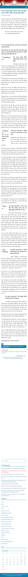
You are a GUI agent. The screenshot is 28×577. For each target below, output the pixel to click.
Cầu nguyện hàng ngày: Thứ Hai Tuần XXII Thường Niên (13, 468)
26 (10, 564)
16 (24, 559)
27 (14, 564)
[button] (26, 7)
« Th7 (2, 569)
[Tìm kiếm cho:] (14, 461)
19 (10, 562)
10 (3, 559)
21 (17, 562)
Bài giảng (3, 534)
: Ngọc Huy (15, 574)
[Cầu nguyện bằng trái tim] (14, 4)
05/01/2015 (4, 15)
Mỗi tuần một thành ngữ (6, 521)
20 (14, 562)
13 (14, 559)
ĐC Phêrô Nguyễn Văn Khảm (7, 517)
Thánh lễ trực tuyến (5, 532)
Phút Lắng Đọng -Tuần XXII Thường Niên (9, 483)
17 (3, 562)
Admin (10, 15)
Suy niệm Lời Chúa (5, 510)
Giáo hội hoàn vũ (4, 515)
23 (24, 562)
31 (3, 566)
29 (21, 564)
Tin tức (2, 502)
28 (17, 564)
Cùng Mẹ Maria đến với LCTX (7, 519)
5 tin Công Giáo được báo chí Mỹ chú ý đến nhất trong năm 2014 (12, 346)
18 (6, 562)
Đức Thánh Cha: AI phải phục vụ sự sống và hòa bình (12, 474)
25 (6, 564)
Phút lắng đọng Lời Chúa (6, 513)
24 (3, 564)
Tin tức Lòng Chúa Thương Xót (7, 528)
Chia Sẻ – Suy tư (4, 506)
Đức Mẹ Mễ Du (4, 543)
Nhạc (2, 537)
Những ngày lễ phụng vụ (6, 523)
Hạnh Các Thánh (4, 539)
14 (17, 559)
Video (2, 508)
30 (24, 564)
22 (21, 562)
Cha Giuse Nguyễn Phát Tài (7, 541)
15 (21, 559)
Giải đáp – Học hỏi (5, 530)
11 (6, 559)
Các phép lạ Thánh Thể (6, 526)
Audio (2, 504)
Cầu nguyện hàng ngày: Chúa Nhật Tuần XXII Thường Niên (13, 488)
